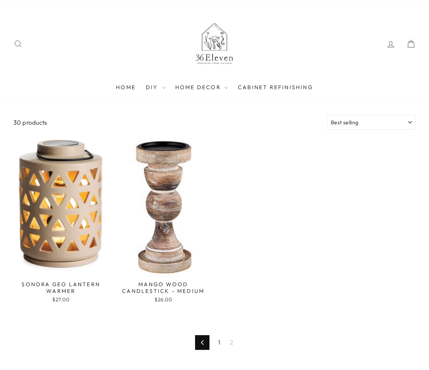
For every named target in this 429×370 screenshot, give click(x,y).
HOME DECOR (199, 87)
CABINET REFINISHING (275, 87)
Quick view (61, 270)
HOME (126, 87)
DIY (153, 87)
